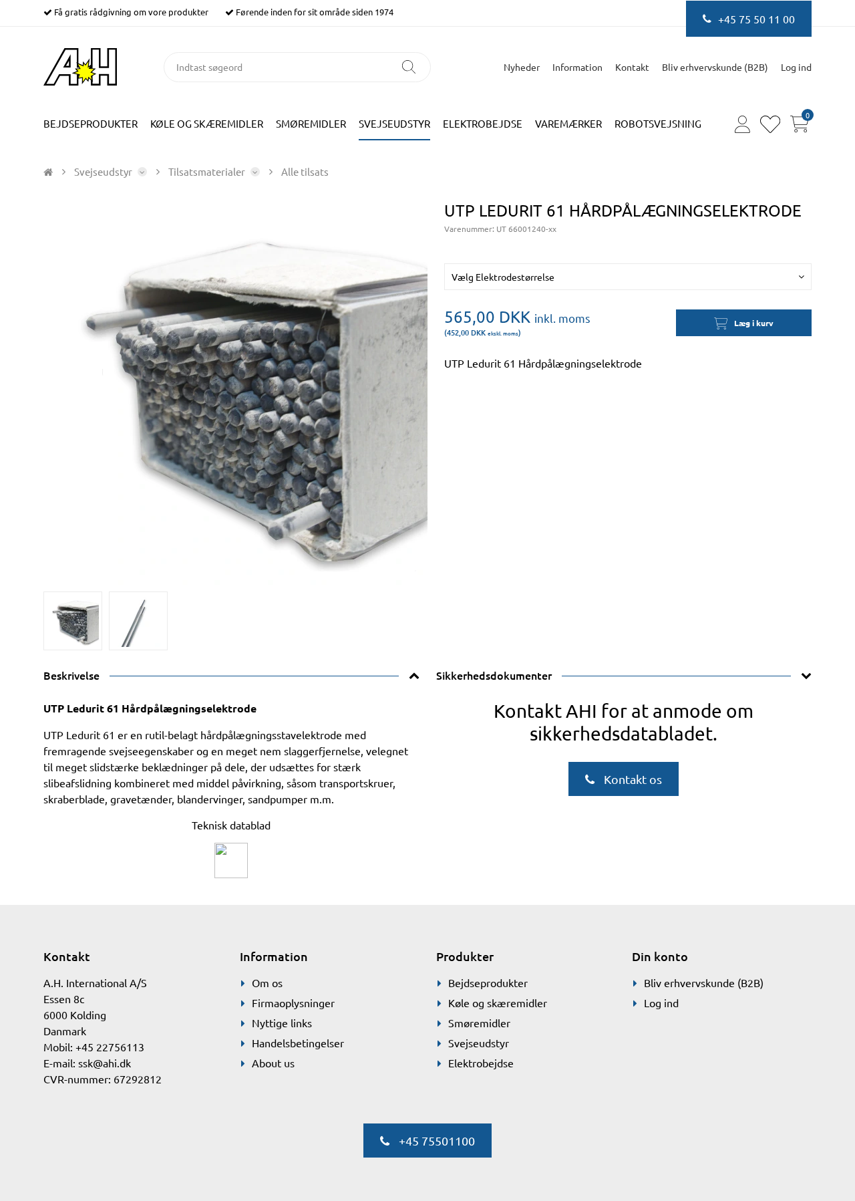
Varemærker (568, 123)
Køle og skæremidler (206, 123)
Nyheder (522, 67)
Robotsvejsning (658, 123)
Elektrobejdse (482, 123)
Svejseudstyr (394, 123)
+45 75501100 (435, 1140)
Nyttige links (282, 1022)
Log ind (661, 1002)
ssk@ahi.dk (104, 1062)
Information (577, 67)
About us (273, 1062)
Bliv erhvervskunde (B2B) (715, 67)
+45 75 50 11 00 (756, 18)
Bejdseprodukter (90, 123)
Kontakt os (631, 779)
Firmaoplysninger (293, 1002)
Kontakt (632, 67)
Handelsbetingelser (298, 1042)
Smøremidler (311, 123)
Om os (267, 982)
